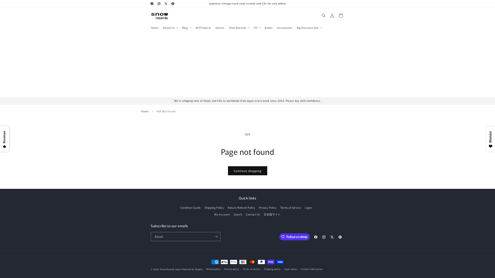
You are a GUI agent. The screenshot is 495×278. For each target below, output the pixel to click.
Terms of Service (290, 207)
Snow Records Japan (170, 269)
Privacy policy (231, 268)
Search (238, 214)
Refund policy (213, 268)
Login (308, 207)
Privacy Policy (268, 207)
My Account (222, 214)
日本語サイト (272, 214)
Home (144, 111)
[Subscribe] (216, 236)
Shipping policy (272, 268)
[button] (170, 28)
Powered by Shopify (192, 269)
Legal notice (290, 268)
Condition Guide (190, 207)
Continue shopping (247, 171)
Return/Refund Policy (241, 207)
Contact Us (253, 214)
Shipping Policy (214, 207)
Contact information (312, 268)
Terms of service (251, 268)
